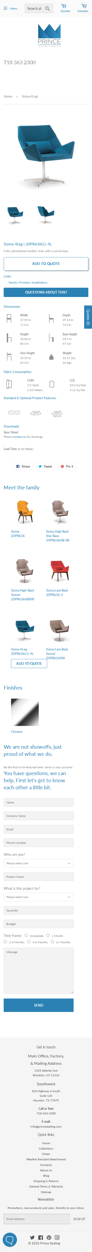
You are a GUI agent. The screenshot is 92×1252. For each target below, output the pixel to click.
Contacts (46, 1165)
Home (8, 96)
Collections (46, 1148)
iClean (46, 1154)
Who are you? (14, 854)
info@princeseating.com (46, 1126)
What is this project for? (22, 888)
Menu (13, 8)
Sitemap (46, 1192)
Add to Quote (46, 263)
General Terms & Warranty (46, 1186)
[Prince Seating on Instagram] (57, 1238)
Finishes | (25, 282)
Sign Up (79, 1219)
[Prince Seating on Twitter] (32, 1238)
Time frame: (14, 936)
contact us (19, 437)
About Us (46, 1170)
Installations (39, 282)
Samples (83, 11)
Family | (13, 282)
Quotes (65, 11)
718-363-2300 (46, 1113)
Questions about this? (46, 292)
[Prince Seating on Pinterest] (49, 1238)
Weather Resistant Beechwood (46, 1159)
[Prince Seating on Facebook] (40, 1238)
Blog (46, 1175)
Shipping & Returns (46, 1181)
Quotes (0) (88, 317)
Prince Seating (50, 1243)
